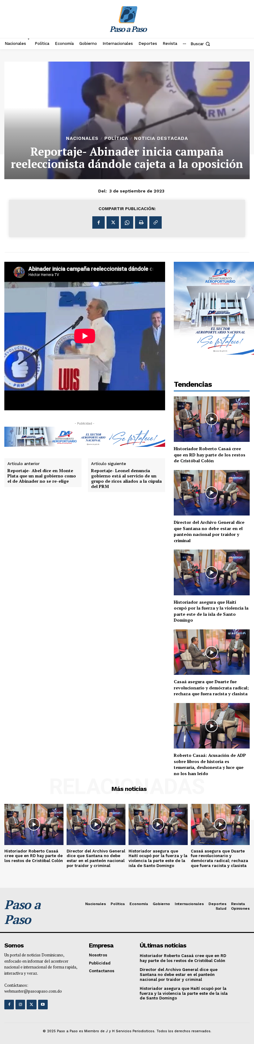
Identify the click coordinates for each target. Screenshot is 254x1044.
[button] (200, 43)
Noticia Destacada (161, 138)
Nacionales (82, 138)
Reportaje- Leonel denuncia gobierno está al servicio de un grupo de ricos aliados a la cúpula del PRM (126, 478)
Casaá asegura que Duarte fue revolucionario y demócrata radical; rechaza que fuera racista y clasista (211, 688)
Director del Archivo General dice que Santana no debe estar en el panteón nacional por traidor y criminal (209, 531)
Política (116, 138)
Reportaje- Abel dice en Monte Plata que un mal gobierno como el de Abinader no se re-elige (41, 476)
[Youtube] (43, 1004)
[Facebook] (98, 222)
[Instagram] (20, 1004)
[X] (113, 222)
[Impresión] (141, 222)
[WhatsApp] (127, 222)
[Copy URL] (155, 222)
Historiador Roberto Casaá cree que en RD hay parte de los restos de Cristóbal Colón (209, 455)
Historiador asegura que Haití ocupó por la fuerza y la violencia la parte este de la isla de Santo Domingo (211, 611)
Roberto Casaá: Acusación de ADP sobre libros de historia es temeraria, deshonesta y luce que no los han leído (210, 764)
